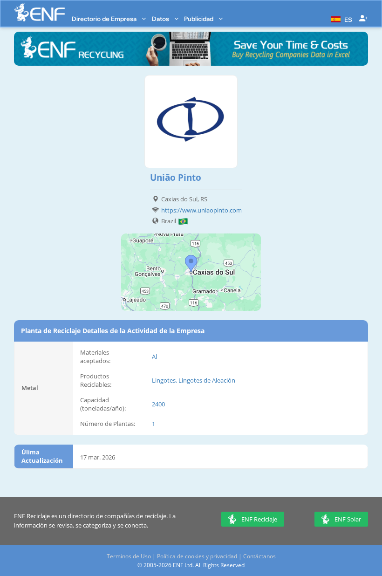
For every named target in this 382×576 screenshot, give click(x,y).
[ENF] (39, 12)
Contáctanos (259, 556)
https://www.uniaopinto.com (201, 210)
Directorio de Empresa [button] (105, 18)
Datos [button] (161, 18)
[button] (340, 18)
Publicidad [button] (199, 18)
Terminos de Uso (129, 556)
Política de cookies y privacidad (197, 556)
